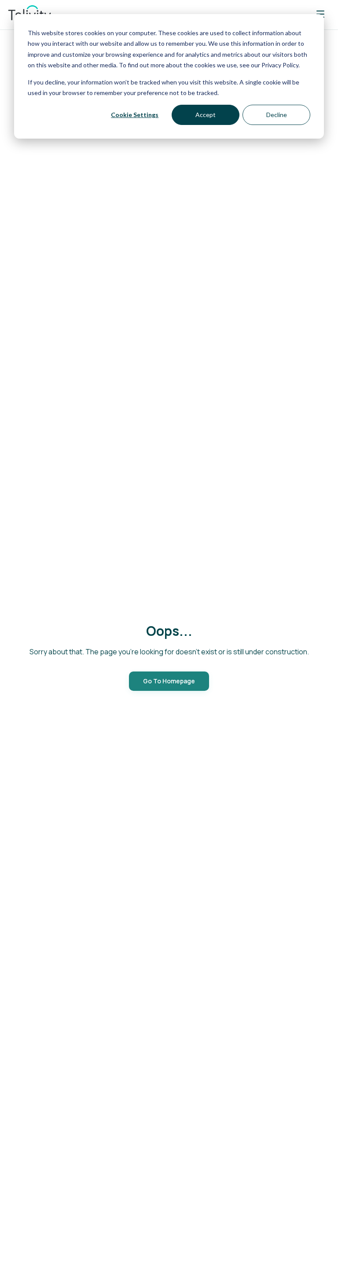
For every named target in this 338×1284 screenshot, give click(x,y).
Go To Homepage (169, 681)
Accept (205, 114)
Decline (276, 114)
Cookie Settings (134, 114)
